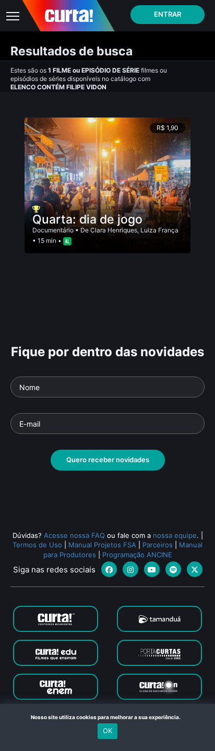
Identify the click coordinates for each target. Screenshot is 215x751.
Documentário (53, 230)
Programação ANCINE (137, 554)
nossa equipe (175, 535)
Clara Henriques (113, 230)
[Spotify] (173, 569)
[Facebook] (109, 569)
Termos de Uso (37, 545)
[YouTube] (152, 569)
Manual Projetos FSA (102, 545)
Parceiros (157, 545)
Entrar (167, 14)
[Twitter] (194, 569)
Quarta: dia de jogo (87, 219)
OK (107, 730)
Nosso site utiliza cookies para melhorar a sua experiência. (108, 717)
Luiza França (159, 230)
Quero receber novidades (107, 459)
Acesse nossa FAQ (74, 535)
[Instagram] (130, 569)
